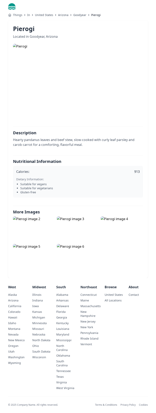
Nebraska (38, 334)
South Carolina (62, 363)
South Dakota (41, 352)
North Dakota (41, 340)
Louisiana (62, 329)
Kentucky (62, 323)
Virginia (61, 382)
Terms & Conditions (106, 405)
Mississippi (64, 340)
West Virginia (65, 388)
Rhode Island (89, 339)
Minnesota (39, 323)
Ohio (35, 346)
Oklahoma (63, 356)
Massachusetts (90, 306)
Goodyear (79, 15)
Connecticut (88, 295)
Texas (60, 377)
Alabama (62, 295)
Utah (11, 351)
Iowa (35, 306)
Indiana (37, 300)
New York (86, 327)
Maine (84, 300)
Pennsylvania (89, 333)
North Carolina (62, 348)
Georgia (61, 317)
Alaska (12, 295)
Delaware (62, 306)
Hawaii (12, 317)
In (28, 15)
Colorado (14, 312)
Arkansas (62, 300)
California (14, 306)
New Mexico (16, 340)
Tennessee (63, 371)
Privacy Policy (128, 405)
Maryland (62, 334)
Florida (61, 312)
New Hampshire (87, 314)
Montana (14, 329)
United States (44, 15)
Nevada (13, 334)
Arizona (63, 15)
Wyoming (14, 363)
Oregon (13, 346)
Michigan (38, 317)
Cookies (143, 405)
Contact (134, 295)
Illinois (36, 295)
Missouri (38, 329)
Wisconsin (39, 357)
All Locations (113, 300)
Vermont (86, 344)
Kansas (37, 312)
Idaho (12, 323)
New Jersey (87, 321)
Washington (16, 357)
